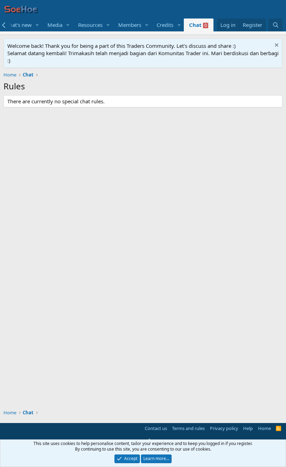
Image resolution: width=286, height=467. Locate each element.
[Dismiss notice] (276, 46)
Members (129, 24)
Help (248, 428)
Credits (165, 24)
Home (264, 428)
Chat (198, 24)
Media (54, 24)
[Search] (276, 24)
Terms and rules (188, 428)
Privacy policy (224, 428)
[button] (37, 24)
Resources (90, 24)
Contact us (156, 428)
